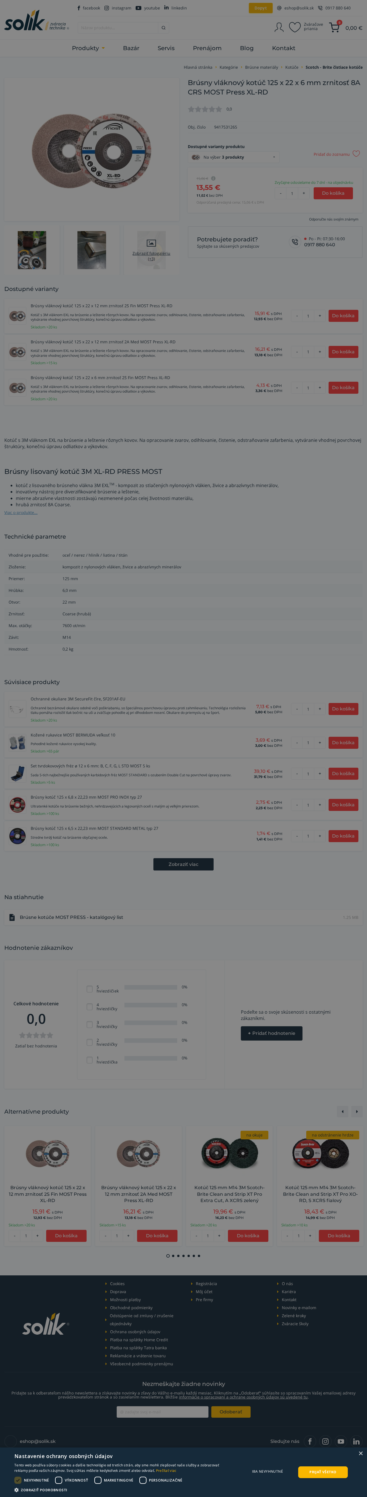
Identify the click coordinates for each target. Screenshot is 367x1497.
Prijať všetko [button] (322, 1472)
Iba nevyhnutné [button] (267, 1471)
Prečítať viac (166, 1470)
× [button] (360, 1453)
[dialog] (183, 1472)
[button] (123, 1490)
